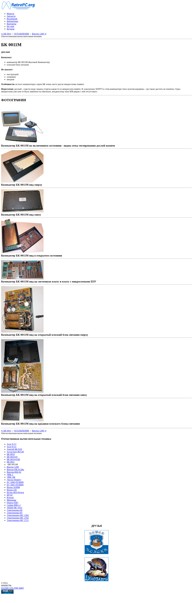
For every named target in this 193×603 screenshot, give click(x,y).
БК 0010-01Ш (13, 459)
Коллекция (12, 19)
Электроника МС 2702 (18, 518)
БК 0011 (11, 462)
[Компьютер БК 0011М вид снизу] (22, 211)
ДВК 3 (10, 474)
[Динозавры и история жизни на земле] (96, 580)
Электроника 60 (14, 510)
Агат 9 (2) (11, 446)
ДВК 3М (11, 477)
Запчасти (11, 16)
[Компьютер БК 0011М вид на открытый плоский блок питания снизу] (22, 391)
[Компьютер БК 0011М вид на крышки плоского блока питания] (22, 420)
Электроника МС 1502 (18, 515)
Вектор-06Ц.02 (14, 472)
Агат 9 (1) (11, 444)
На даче (10, 26)
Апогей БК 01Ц (14, 449)
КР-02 (10, 495)
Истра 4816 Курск (15, 492)
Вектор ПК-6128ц (15, 469)
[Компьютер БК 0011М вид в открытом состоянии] (22, 252)
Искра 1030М (13, 487)
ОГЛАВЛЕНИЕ (21, 34)
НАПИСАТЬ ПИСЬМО (12, 588)
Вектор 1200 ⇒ (39, 34)
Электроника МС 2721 (18, 520)
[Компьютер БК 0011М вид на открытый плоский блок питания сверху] (22, 331)
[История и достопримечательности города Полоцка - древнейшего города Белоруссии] (96, 553)
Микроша (11, 500)
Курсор (10, 497)
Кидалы (10, 29)
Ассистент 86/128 (15, 452)
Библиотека (12, 21)
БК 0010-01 (12, 457)
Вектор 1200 (13, 467)
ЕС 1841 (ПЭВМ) (15, 485)
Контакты (11, 24)
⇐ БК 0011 (6, 34)
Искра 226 (12, 490)
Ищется (10, 13)
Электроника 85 (14, 513)
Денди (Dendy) (14, 480)
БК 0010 (11, 454)
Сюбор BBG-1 (14, 505)
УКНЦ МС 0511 (14, 507)
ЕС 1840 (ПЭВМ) (15, 482)
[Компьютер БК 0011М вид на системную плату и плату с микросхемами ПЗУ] (22, 278)
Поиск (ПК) (12, 502)
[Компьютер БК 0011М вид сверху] (22, 181)
